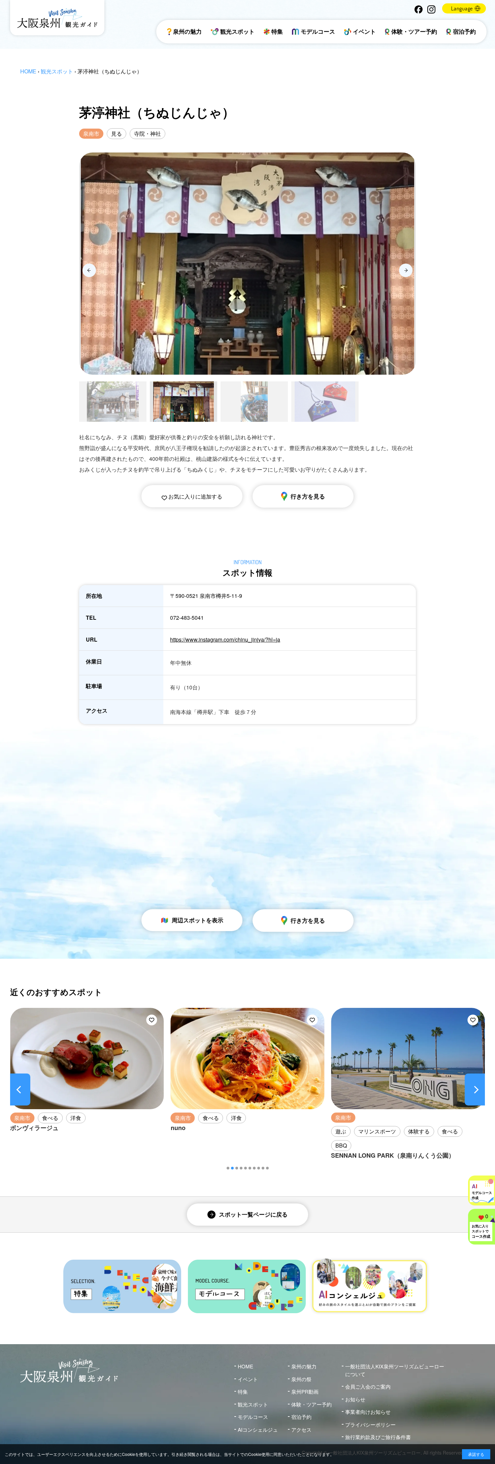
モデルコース (318, 31)
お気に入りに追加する (194, 496)
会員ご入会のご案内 (368, 1386)
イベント (364, 31)
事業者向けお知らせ (368, 1411)
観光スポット (237, 31)
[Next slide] (405, 270)
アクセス (301, 1429)
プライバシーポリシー (370, 1424)
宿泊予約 (464, 31)
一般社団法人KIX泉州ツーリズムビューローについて (394, 1370)
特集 (277, 31)
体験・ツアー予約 (414, 31)
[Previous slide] (89, 270)
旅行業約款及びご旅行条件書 (378, 1436)
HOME (28, 71)
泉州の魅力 (187, 31)
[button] (228, 1168)
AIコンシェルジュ (258, 1429)
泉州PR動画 (305, 1391)
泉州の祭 (301, 1379)
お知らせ (355, 1399)
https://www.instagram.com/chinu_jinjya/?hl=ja (225, 639)
